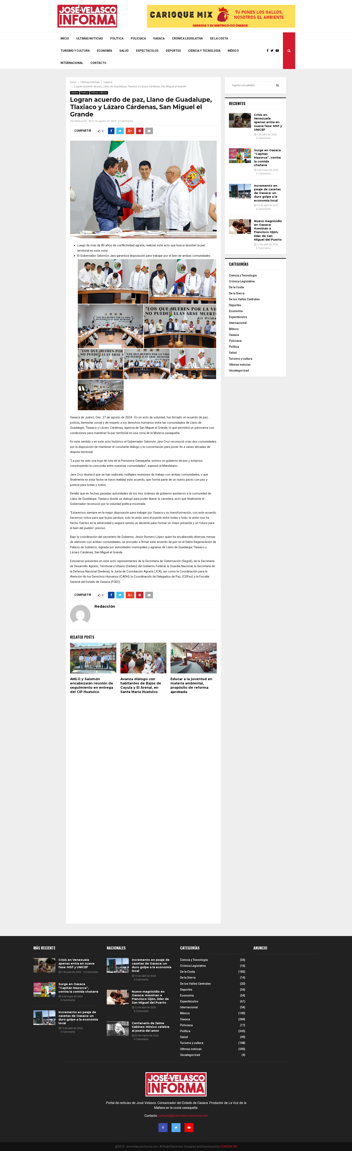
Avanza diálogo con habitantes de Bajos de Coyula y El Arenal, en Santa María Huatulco (140, 685)
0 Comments (125, 121)
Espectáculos (147, 50)
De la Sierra (236, 293)
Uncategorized (239, 370)
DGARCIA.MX (228, 1146)
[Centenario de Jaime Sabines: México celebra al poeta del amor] (118, 1028)
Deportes (173, 50)
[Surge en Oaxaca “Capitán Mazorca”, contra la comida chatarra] (240, 155)
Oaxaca (159, 38)
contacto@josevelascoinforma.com (183, 1116)
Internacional (71, 63)
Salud (124, 50)
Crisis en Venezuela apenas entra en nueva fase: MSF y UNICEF (268, 122)
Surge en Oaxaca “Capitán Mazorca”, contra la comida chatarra (267, 157)
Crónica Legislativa (187, 38)
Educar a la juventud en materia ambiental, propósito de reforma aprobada (191, 685)
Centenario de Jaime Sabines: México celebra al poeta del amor (150, 1026)
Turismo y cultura (75, 50)
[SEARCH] (277, 85)
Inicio (64, 38)
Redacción (81, 121)
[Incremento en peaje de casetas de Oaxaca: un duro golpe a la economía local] (240, 191)
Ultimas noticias (99, 93)
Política (116, 38)
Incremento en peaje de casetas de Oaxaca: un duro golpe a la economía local (267, 193)
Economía (104, 50)
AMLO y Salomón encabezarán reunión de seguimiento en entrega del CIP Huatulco (91, 685)
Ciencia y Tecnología (204, 50)
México (233, 50)
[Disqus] (143, 753)
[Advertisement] (284, 992)
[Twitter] (273, 50)
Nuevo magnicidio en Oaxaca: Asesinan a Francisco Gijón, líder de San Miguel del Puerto (268, 230)
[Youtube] (278, 50)
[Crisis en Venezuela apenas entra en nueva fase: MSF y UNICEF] (240, 120)
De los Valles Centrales (244, 299)
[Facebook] (269, 50)
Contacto (98, 63)
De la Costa (219, 38)
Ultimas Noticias (89, 38)
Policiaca (138, 38)
